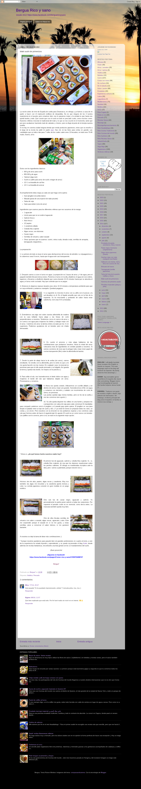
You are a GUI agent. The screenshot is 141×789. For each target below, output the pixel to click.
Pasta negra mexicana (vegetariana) (109, 248)
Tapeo (99, 144)
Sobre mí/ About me (42, 22)
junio (103, 290)
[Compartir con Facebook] (54, 572)
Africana (100, 62)
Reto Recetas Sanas (104, 138)
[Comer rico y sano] (98, 52)
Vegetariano (101, 149)
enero (104, 304)
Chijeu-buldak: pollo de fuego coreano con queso (46, 678)
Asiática (30, 575)
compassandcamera (78, 772)
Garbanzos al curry (35, 744)
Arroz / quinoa (102, 70)
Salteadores (33, 667)
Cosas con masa (103, 80)
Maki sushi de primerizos (110, 279)
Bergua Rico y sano (33, 10)
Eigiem (27, 597)
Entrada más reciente (30, 641)
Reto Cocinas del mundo (106, 133)
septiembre (106, 235)
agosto (104, 238)
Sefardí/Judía (102, 141)
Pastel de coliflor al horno (37, 700)
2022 (102, 200)
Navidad (100, 104)
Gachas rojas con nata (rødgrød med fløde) (109, 258)
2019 (102, 209)
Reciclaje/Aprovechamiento (106, 125)
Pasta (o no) (101, 115)
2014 (102, 223)
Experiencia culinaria (104, 94)
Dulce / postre (102, 88)
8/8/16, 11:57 (35, 597)
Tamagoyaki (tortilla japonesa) (108, 270)
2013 (102, 308)
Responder (29, 591)
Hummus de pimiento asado (111, 282)
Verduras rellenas (103, 152)
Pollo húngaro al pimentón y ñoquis (41, 756)
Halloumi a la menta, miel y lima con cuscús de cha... (111, 262)
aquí (52, 130)
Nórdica (100, 107)
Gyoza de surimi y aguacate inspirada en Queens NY (47, 689)
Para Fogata (101, 112)
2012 (102, 311)
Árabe (99, 65)
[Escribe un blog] (50, 572)
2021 (102, 203)
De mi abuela (102, 86)
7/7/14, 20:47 (34, 585)
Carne (99, 78)
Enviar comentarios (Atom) (39, 646)
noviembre (105, 229)
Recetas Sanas (102, 120)
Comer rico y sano (102, 49)
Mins (27, 585)
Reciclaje (100, 123)
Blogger (103, 772)
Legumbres (101, 99)
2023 (102, 197)
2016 (102, 218)
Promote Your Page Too (103, 54)
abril (103, 296)
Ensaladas (101, 91)
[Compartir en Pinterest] (56, 572)
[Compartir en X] (52, 572)
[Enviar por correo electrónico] (48, 572)
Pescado (36, 575)
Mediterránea (102, 102)
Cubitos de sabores (35, 722)
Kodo (85, 543)
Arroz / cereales (103, 67)
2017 (102, 215)
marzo (104, 299)
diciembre (105, 226)
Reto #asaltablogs (103, 128)
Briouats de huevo (107, 266)
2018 (102, 212)
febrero (104, 302)
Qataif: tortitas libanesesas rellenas (41, 733)
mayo (104, 293)
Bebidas (100, 75)
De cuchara (101, 83)
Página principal (26, 22)
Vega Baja (101, 146)
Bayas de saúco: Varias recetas (40, 655)
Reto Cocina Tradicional (105, 131)
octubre (104, 232)
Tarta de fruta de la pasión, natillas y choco (110, 275)
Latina (99, 96)
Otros (99, 109)
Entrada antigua (85, 641)
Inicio (58, 641)
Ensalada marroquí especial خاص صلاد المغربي (45, 711)
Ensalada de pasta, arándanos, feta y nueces (111, 244)
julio (103, 240)
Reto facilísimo (102, 136)
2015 (102, 220)
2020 (102, 206)
